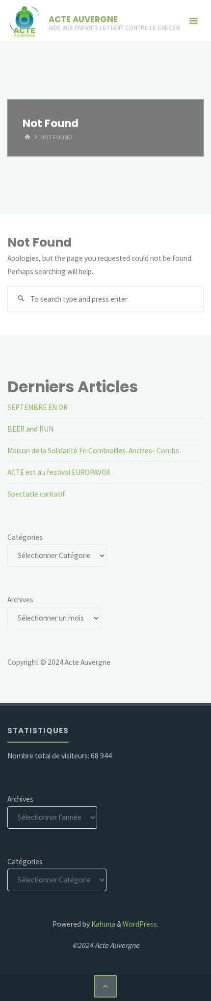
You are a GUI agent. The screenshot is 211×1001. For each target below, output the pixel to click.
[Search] (20, 299)
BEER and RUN (30, 429)
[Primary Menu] (193, 21)
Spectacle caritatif (36, 494)
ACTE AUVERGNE (83, 19)
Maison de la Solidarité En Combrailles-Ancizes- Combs (93, 450)
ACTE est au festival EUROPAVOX (58, 472)
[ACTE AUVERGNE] (24, 21)
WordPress (140, 924)
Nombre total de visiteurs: (49, 755)
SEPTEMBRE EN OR (37, 407)
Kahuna (102, 924)
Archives (20, 599)
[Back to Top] (105, 986)
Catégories (25, 537)
